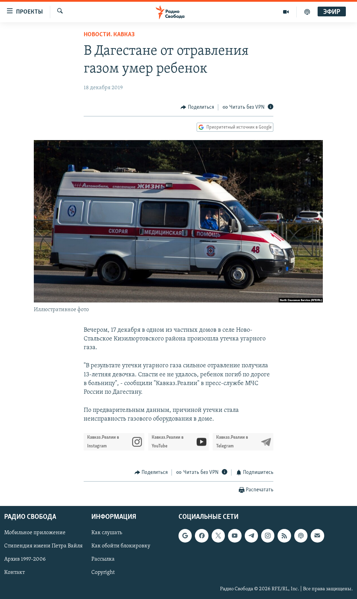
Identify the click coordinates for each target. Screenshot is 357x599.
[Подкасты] (300, 535)
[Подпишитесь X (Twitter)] (218, 535)
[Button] (197, 107)
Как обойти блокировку (120, 546)
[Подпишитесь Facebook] (201, 535)
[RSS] (284, 535)
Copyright (103, 572)
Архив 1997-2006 (25, 559)
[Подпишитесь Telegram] (251, 535)
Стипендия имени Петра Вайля (43, 546)
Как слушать (106, 533)
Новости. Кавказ (109, 35)
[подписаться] (317, 535)
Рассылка (103, 559)
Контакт (14, 572)
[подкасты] (307, 12)
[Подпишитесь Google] (185, 535)
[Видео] (286, 12)
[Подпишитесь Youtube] (234, 535)
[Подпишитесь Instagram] (267, 535)
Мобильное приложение (35, 533)
